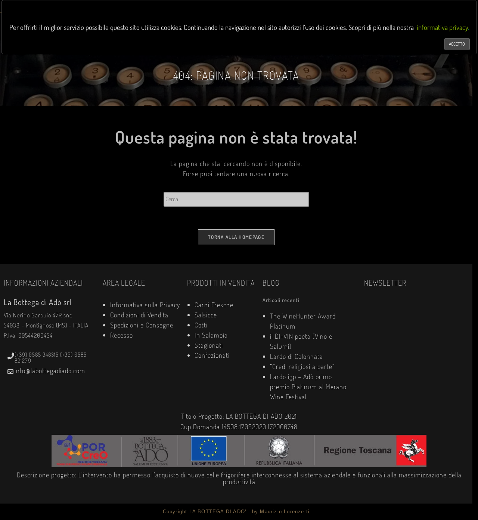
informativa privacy (442, 27)
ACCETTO (457, 44)
